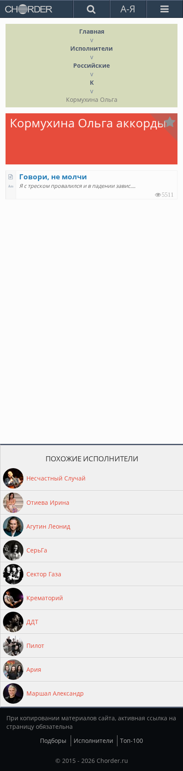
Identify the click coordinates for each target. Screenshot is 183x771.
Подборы (53, 740)
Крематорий (44, 598)
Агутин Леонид (48, 526)
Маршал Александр (55, 693)
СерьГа (36, 550)
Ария (33, 669)
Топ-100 (131, 740)
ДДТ (32, 622)
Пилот (35, 646)
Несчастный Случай (56, 478)
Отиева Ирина (47, 502)
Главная (91, 31)
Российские (91, 65)
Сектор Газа (43, 574)
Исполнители (91, 48)
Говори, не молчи (53, 176)
